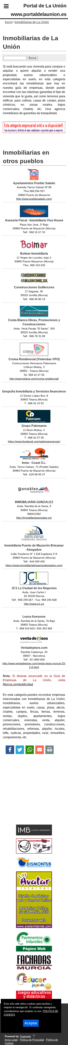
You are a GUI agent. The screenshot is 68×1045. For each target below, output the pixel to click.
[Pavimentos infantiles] (34, 950)
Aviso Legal (11, 1039)
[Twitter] (20, 749)
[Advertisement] (28, 796)
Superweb (25, 1036)
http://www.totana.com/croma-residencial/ (34, 378)
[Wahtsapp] (30, 749)
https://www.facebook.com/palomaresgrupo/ (34, 441)
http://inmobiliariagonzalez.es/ (34, 517)
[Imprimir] (49, 749)
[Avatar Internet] (34, 927)
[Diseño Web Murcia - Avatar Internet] (33, 1036)
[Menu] (3, 7)
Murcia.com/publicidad (18, 684)
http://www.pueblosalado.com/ (34, 198)
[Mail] (39, 749)
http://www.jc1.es (34, 603)
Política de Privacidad (32, 1039)
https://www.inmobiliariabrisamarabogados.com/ (34, 565)
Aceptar (31, 1023)
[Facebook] (10, 749)
